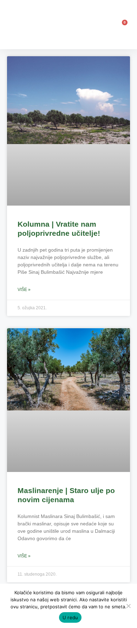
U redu (70, 617)
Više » (24, 289)
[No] (128, 605)
